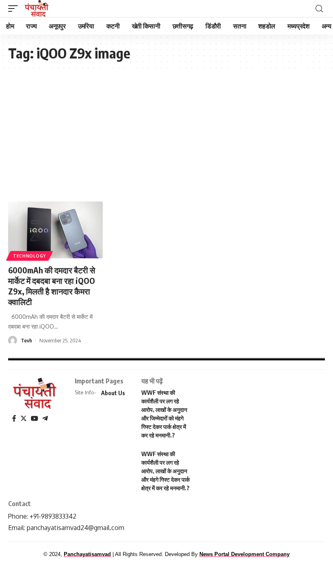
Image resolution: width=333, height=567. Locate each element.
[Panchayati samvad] (37, 8)
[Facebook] (14, 418)
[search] (319, 8)
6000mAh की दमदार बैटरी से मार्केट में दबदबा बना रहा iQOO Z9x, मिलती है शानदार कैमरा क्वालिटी (51, 286)
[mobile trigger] (15, 8)
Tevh (26, 340)
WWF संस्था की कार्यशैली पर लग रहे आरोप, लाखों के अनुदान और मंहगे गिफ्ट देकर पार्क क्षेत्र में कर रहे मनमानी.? (165, 470)
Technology (29, 255)
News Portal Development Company (244, 554)
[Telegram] (45, 418)
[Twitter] (23, 418)
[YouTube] (34, 418)
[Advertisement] (166, 132)
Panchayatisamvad (87, 554)
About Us (113, 393)
